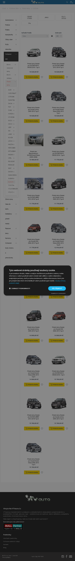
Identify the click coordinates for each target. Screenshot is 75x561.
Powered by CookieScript (58, 293)
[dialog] (37, 280)
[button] (19, 288)
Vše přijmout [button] (57, 288)
